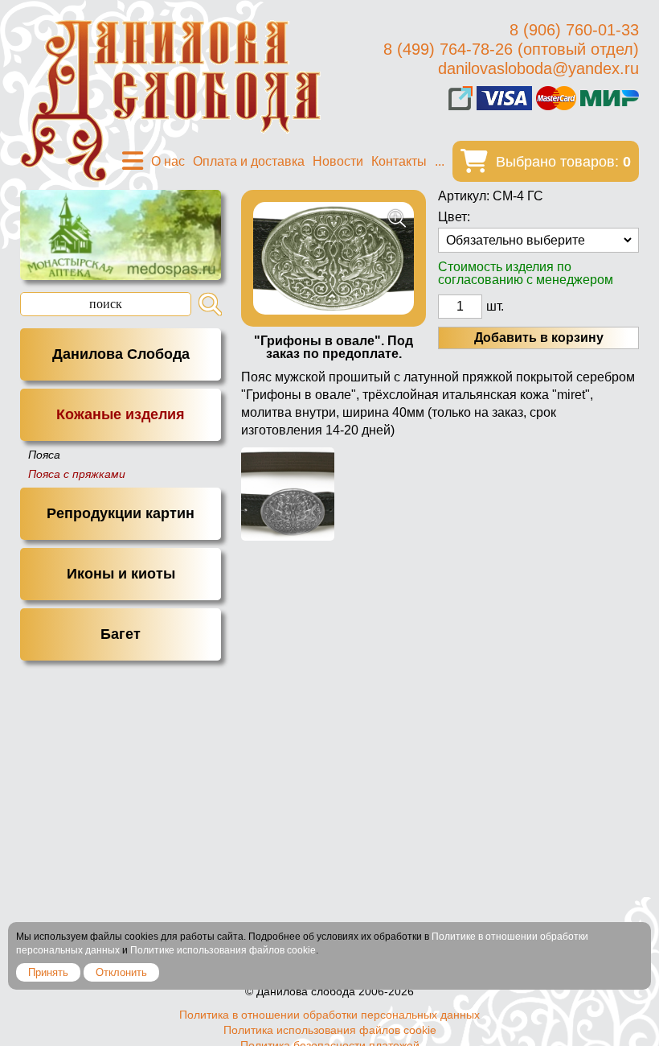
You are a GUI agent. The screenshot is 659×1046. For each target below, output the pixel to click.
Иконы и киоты (121, 574)
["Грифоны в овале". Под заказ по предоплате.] (333, 258)
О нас (168, 161)
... (439, 161)
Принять (48, 972)
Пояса (44, 454)
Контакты (399, 161)
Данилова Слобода (121, 354)
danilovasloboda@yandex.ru (538, 68)
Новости (338, 161)
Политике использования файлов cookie (223, 950)
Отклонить (121, 972)
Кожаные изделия (120, 414)
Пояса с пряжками (76, 474)
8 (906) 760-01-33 (574, 30)
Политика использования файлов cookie (329, 1030)
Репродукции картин (120, 513)
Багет (120, 634)
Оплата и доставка (249, 161)
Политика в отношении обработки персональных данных (329, 1014)
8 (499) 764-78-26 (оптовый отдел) (511, 49)
